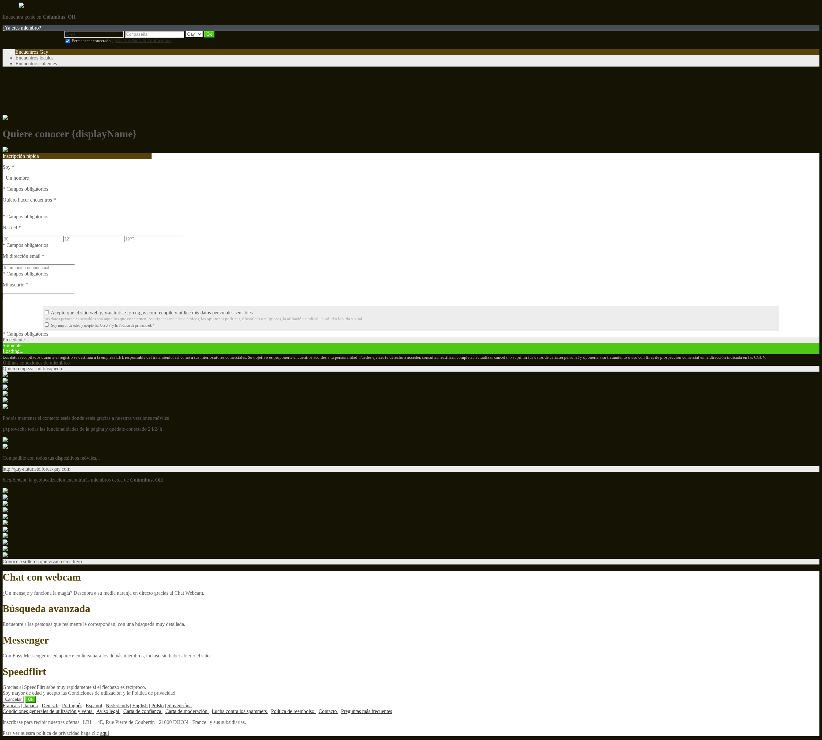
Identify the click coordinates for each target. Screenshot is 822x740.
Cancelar (13, 699)
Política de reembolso (293, 711)
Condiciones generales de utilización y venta (48, 711)
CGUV (105, 325)
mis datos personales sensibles (222, 312)
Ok (30, 699)
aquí (104, 733)
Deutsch (50, 705)
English (140, 705)
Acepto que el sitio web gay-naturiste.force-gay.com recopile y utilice (152, 312)
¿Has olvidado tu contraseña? (141, 40)
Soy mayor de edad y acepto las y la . (103, 325)
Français (11, 705)
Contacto (328, 711)
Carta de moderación (187, 711)
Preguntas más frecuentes (366, 711)
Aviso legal (108, 711)
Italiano (30, 705)
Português (72, 705)
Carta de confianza (142, 711)
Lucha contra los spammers (240, 711)
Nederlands (117, 705)
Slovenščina (179, 705)
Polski (157, 705)
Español (94, 705)
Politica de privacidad (134, 325)
